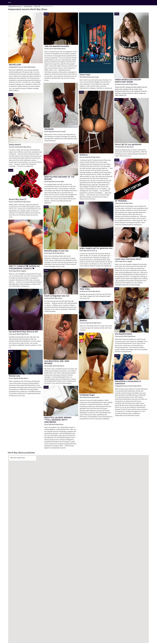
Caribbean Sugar (87, 395)
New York (37, 6)
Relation (83, 320)
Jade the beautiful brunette (56, 46)
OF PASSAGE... (121, 201)
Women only (14, 376)
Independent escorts (15, 6)
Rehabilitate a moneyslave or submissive (128, 382)
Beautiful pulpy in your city (56, 251)
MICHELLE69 (15, 64)
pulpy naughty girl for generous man (96, 248)
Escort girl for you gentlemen (128, 144)
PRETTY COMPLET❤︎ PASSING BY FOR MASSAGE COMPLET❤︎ (24, 267)
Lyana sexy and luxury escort (128, 259)
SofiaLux (83, 155)
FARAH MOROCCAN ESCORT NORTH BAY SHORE (128, 80)
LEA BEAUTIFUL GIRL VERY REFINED (56, 362)
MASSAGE (49, 129)
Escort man (85, 74)
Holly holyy (85, 289)
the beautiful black (123, 334)
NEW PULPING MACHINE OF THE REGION (59, 178)
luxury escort (15, 144)
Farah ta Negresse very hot (56, 296)
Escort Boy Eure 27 (18, 199)
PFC (9, 2)
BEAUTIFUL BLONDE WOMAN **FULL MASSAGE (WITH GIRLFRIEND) (57, 419)
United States (28, 6)
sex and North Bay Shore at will (23, 331)
